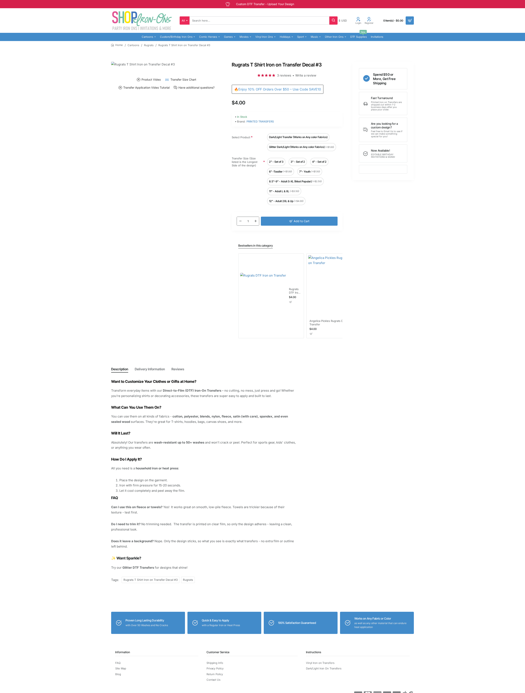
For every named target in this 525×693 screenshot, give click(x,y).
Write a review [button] (305, 75)
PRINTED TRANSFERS (260, 121)
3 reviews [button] (284, 75)
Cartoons (133, 45)
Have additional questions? (196, 87)
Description (119, 369)
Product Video (151, 79)
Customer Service (218, 652)
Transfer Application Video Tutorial (146, 87)
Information (122, 652)
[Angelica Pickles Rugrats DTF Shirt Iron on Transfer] (339, 286)
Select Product (241, 137)
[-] (240, 221)
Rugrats (149, 45)
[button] (299, 221)
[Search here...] (333, 20)
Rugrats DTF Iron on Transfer (294, 291)
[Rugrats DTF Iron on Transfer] (263, 296)
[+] (255, 221)
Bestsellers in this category (255, 245)
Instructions (313, 652)
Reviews (177, 369)
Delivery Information (150, 369)
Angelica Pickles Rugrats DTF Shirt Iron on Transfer (336, 322)
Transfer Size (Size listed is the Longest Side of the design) (244, 162)
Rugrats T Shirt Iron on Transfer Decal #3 (150, 579)
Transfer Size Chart (183, 79)
